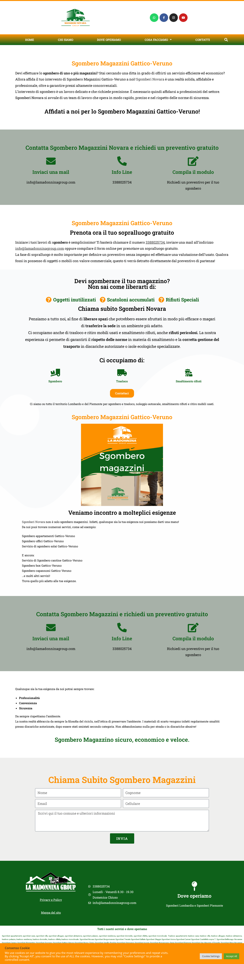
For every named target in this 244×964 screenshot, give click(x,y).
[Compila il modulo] (193, 161)
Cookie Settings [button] (211, 956)
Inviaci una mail (50, 172)
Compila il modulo (193, 172)
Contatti (202, 40)
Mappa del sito (51, 912)
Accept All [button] (231, 956)
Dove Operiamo (109, 40)
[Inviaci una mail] (51, 161)
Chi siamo (65, 40)
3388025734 (155, 242)
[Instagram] (173, 17)
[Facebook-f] (164, 17)
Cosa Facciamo (156, 40)
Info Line (122, 172)
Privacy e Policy (51, 900)
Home (29, 40)
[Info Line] (122, 161)
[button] (226, 39)
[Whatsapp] (154, 17)
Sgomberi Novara (150, 79)
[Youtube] (183, 17)
